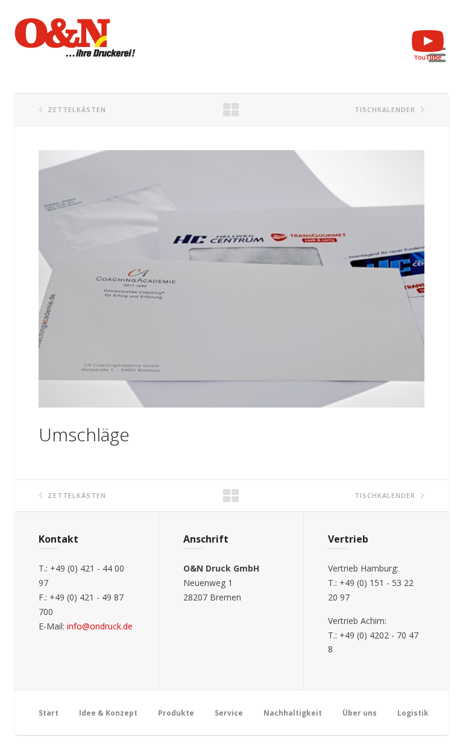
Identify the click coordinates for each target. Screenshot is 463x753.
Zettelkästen (77, 109)
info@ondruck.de (100, 626)
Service (229, 713)
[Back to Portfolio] (231, 110)
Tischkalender (384, 109)
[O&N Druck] (75, 35)
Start (48, 713)
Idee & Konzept (108, 713)
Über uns (359, 713)
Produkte (176, 713)
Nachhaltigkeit (292, 713)
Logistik (413, 713)
